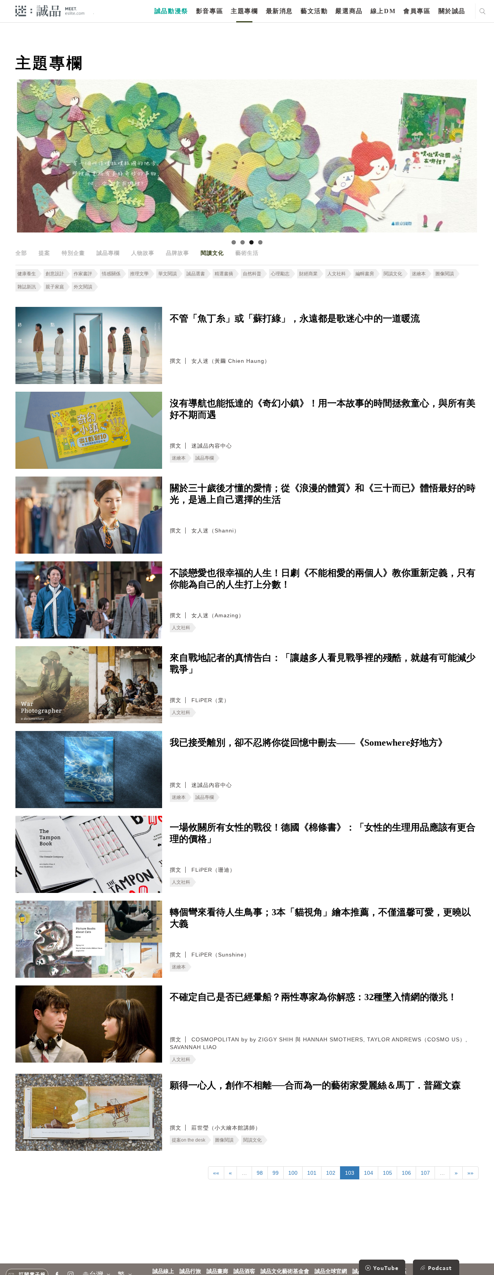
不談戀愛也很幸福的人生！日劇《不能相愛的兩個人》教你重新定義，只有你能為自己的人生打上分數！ (322, 578)
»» (470, 1173)
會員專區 (416, 11)
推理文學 (139, 273)
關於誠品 (451, 11)
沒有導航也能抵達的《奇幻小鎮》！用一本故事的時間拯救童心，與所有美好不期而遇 (322, 409)
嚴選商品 (348, 11)
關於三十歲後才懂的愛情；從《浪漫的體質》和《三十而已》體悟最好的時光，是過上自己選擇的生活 (322, 494)
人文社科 (336, 273)
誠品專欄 (108, 253)
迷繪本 (419, 273)
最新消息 (279, 11)
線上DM (383, 11)
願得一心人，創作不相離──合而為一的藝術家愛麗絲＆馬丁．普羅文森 (315, 1085)
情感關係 (111, 273)
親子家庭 (55, 287)
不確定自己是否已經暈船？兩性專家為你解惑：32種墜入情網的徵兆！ (313, 997)
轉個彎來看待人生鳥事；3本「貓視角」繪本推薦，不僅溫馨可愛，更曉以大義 (320, 918)
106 (406, 1173)
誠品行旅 (190, 1271)
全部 (21, 253)
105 (387, 1173)
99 (275, 1173)
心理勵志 (280, 273)
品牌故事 (177, 253)
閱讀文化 (212, 253)
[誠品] (50, 10)
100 (293, 1173)
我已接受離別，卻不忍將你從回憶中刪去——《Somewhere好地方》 (308, 743)
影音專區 (209, 11)
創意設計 (55, 273)
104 (368, 1173)
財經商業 (308, 273)
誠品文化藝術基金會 (285, 1271)
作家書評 (83, 273)
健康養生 (26, 273)
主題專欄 (244, 11)
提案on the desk (188, 1140)
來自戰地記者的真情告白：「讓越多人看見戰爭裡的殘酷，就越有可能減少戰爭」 (322, 663)
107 (425, 1173)
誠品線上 (163, 1271)
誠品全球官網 (331, 1271)
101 (311, 1173)
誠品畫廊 (217, 1271)
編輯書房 (364, 273)
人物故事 (142, 253)
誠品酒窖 (244, 1271)
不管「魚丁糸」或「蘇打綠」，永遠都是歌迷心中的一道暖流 (295, 318)
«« (216, 1173)
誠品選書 (195, 273)
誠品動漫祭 (171, 11)
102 (330, 1173)
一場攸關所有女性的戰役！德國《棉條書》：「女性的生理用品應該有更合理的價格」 (322, 833)
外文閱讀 (83, 287)
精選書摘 (224, 273)
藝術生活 (247, 253)
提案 (44, 253)
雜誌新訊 (26, 287)
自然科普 (252, 273)
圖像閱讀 (444, 273)
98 (260, 1173)
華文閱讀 (167, 273)
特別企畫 (73, 253)
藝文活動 (314, 11)
